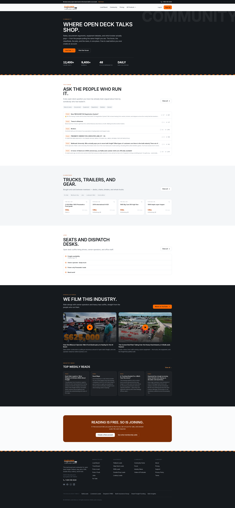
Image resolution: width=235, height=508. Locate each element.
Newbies (102, 107)
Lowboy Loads (117, 475)
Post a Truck (96, 472)
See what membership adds (127, 435)
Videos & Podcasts (140, 472)
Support (157, 469)
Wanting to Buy (75, 195)
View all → (168, 367)
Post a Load (96, 469)
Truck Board (96, 466)
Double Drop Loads (119, 472)
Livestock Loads (96, 493)
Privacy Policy (159, 472)
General (109, 107)
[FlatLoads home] (70, 7)
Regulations (95, 107)
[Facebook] (67, 484)
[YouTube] (64, 484)
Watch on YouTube (161, 306)
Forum (136, 466)
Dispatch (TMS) (108, 493)
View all (165, 101)
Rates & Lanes (68, 107)
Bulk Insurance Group (122, 493)
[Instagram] (71, 484)
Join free (68, 50)
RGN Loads (116, 469)
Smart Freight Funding (138, 493)
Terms (157, 475)
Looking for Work (90, 195)
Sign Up (167, 7)
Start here (101, 1)
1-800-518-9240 (167, 1)
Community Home (139, 463)
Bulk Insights (152, 493)
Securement (77, 107)
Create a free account (105, 435)
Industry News (138, 469)
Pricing (122, 7)
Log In (160, 7)
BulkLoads (85, 493)
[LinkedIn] (74, 484)
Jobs (82, 195)
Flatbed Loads (117, 463)
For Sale (66, 195)
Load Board (103, 7)
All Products (130, 7)
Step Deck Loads (118, 466)
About (157, 463)
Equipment (86, 107)
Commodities (101, 195)
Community (113, 7)
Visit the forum (83, 50)
